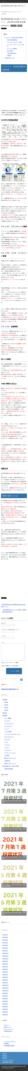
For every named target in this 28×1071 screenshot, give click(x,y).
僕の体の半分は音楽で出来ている (10, 689)
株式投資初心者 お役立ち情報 (11, 766)
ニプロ (6, 742)
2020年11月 (5, 956)
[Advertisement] (14, 92)
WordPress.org (8, 1031)
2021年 (6, 710)
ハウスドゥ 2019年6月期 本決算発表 (14, 37)
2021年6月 (5, 937)
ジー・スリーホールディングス (12, 734)
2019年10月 (5, 990)
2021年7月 (5, 934)
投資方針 (5, 712)
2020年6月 (5, 969)
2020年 (6, 707)
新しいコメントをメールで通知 (10, 662)
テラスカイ (7, 739)
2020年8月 (5, 964)
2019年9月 (5, 993)
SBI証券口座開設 (8, 768)
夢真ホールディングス (10, 758)
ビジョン (6, 747)
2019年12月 (5, 985)
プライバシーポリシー (10, 1041)
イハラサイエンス (8, 723)
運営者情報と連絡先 (9, 1045)
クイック (6, 728)
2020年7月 (5, 966)
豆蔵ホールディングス (10, 763)
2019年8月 (5, 996)
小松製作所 (7, 760)
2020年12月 (5, 953)
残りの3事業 (10, 51)
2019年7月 (5, 998)
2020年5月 (5, 972)
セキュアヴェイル (8, 736)
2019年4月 (5, 1006)
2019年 (6, 705)
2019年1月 (5, 1014)
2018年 (6, 702)
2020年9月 (5, 961)
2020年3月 (5, 977)
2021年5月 (5, 940)
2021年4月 (5, 942)
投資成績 (5, 699)
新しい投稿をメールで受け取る (10, 665)
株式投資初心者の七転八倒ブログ (13, 6)
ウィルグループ (8, 726)
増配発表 (9, 55)
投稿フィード (7, 1027)
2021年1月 (5, 950)
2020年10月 (5, 958)
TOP (11, 11)
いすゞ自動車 (7, 718)
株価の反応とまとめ (10, 57)
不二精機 (6, 755)
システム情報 (7, 731)
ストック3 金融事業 (12, 48)
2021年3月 (5, 945)
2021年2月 (5, 948)
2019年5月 (5, 1004)
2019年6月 (5, 1001)
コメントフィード (8, 1029)
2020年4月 (5, 974)
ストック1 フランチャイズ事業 (14, 42)
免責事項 (6, 1043)
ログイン (6, 1025)
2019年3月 (5, 1009)
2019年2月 (5, 1012)
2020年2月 (5, 980)
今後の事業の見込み (11, 53)
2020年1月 (5, 982)
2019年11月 (5, 988)
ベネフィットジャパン (10, 752)
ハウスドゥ (13, 25)
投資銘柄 (20, 25)
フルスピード (7, 750)
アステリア (7, 720)
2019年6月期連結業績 (12, 39)
